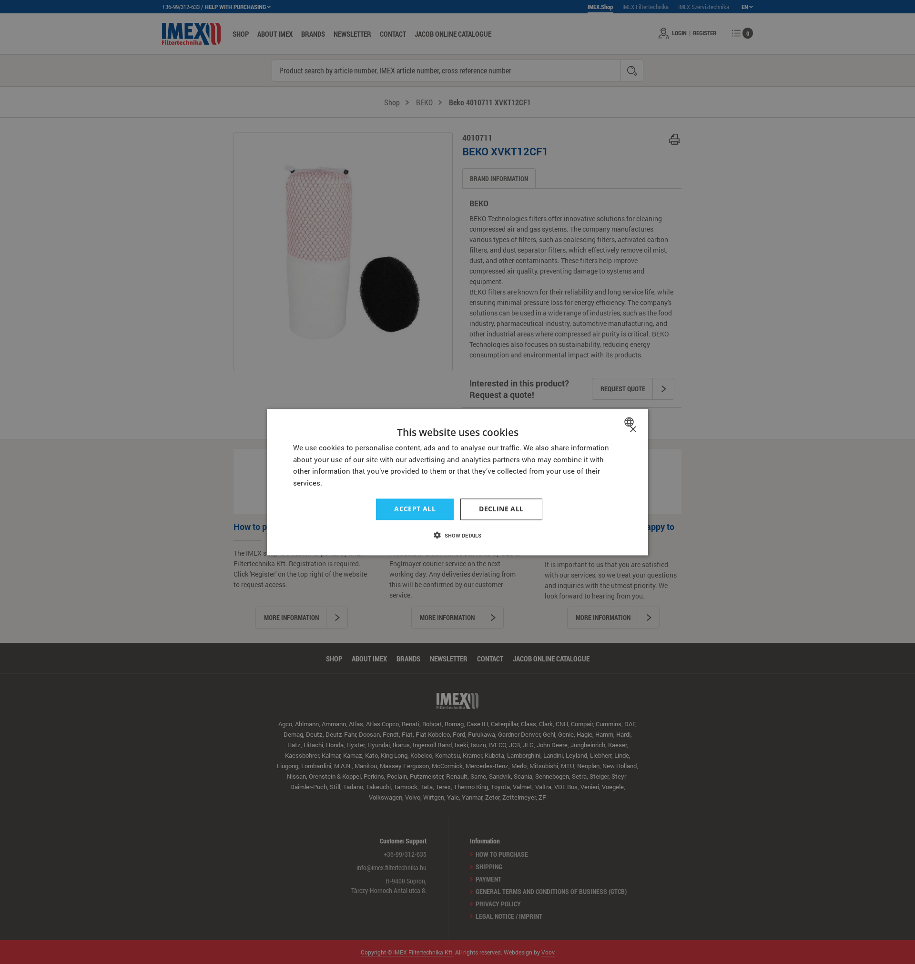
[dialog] (457, 482)
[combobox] (630, 421)
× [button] (632, 429)
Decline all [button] (501, 508)
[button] (457, 535)
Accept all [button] (415, 508)
